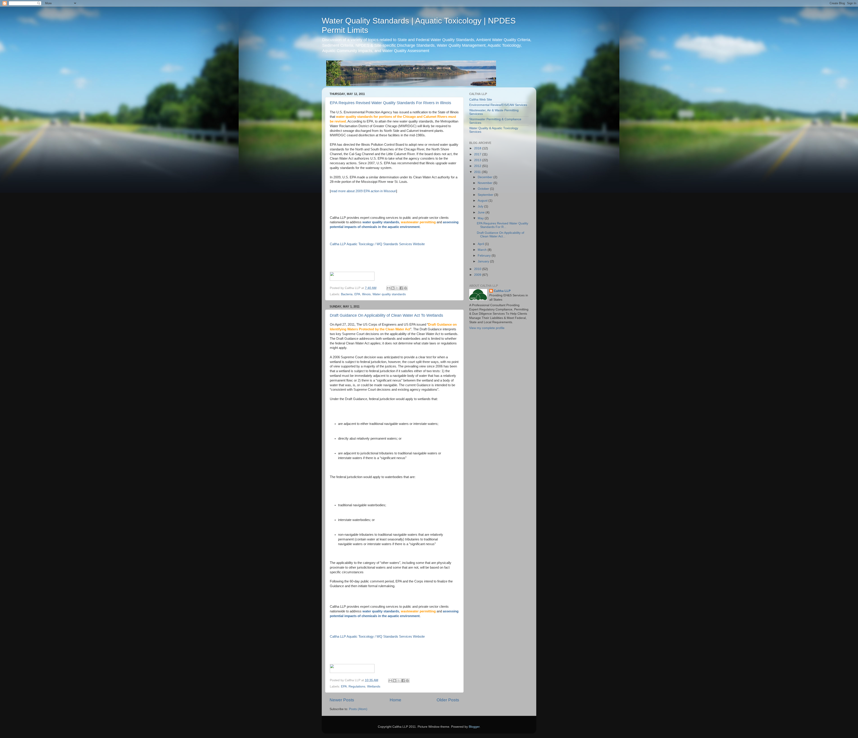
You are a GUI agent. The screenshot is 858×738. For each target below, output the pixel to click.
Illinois (366, 294)
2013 (478, 160)
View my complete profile (487, 328)
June (482, 212)
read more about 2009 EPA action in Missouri (363, 191)
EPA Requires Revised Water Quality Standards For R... (502, 225)
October (484, 188)
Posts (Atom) (358, 709)
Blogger (474, 726)
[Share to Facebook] (401, 288)
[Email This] (388, 288)
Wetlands (373, 686)
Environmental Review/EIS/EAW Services (498, 105)
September (486, 194)
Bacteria (347, 294)
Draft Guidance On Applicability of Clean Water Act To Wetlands (386, 315)
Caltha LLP (502, 291)
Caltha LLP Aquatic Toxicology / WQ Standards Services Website (377, 244)
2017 (478, 154)
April (481, 244)
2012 (478, 166)
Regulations (357, 686)
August (483, 200)
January (484, 261)
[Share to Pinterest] (405, 288)
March (483, 249)
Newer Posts (342, 700)
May (481, 218)
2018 (478, 148)
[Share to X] (397, 288)
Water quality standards (389, 294)
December (485, 177)
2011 (478, 172)
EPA (357, 294)
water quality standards (380, 222)
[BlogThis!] (393, 288)
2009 (478, 274)
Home (395, 700)
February (485, 255)
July (481, 206)
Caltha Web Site (480, 99)
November (485, 183)
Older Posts (448, 700)
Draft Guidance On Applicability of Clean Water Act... (500, 234)
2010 (478, 269)
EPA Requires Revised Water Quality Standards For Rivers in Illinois (390, 103)
